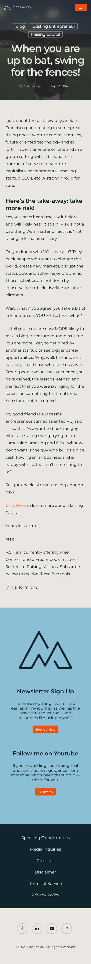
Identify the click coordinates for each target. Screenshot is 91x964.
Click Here (16, 505)
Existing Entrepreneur (53, 26)
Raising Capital (45, 34)
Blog (20, 26)
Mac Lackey (32, 86)
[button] (81, 7)
